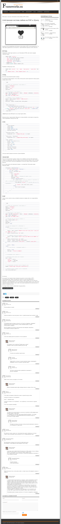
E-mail (23, 498)
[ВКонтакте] (4, 294)
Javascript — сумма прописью (50, 32)
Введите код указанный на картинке (9, 511)
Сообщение (5, 502)
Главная (5, 11)
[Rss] (57, 1)
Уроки (17, 297)
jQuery (7, 297)
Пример (12, 297)
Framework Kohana (15, 11)
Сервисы (39, 11)
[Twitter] (5, 294)
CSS (35, 11)
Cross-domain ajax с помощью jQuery (51, 37)
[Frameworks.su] (12, 7)
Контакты (46, 11)
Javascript (29, 11)
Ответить (37, 308)
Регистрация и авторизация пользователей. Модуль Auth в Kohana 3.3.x (50, 24)
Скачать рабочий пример (8, 288)
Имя (3, 498)
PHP (23, 11)
